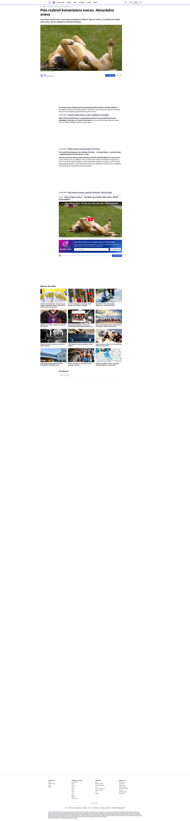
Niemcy (73, 795)
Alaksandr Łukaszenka (123, 788)
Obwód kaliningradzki (99, 785)
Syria (73, 790)
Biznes (95, 2)
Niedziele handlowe (99, 783)
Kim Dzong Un (122, 782)
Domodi (49, 782)
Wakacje (97, 793)
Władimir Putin (122, 785)
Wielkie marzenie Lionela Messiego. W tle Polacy (84, 149)
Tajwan (73, 791)
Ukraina (73, 783)
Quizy (75, 2)
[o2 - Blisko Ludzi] (55, 2)
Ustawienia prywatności (118, 808)
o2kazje (69, 2)
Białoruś (73, 796)
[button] (130, 2)
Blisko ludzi (61, 2)
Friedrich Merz (122, 793)
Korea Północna (75, 782)
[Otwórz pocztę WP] (125, 2)
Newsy (96, 782)
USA (72, 793)
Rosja (73, 786)
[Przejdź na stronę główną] (49, 3)
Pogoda (89, 2)
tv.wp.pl (49, 785)
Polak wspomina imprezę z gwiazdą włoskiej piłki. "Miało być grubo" (90, 192)
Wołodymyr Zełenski (123, 791)
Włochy (73, 788)
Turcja (73, 785)
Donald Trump (122, 783)
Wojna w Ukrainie (98, 790)
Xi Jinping (121, 790)
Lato (96, 791)
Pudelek (49, 786)
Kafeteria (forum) (51, 783)
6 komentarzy (111, 75)
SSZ (45, 74)
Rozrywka (82, 2)
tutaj (76, 818)
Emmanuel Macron (123, 786)
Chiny (96, 786)
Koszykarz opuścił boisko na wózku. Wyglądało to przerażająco (88, 115)
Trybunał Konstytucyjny (100, 788)
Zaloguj (135, 2)
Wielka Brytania (75, 798)
